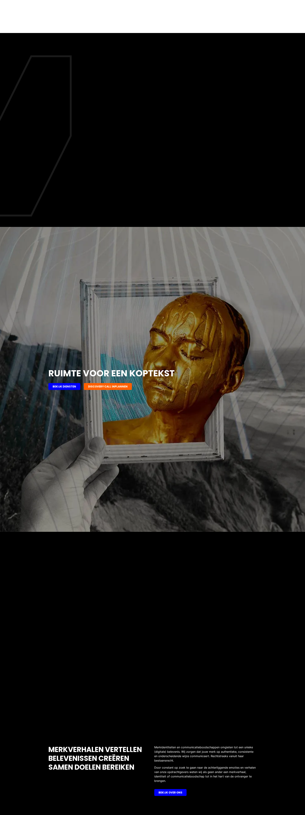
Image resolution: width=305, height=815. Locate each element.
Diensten (193, 24)
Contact (236, 24)
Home (158, 24)
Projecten (216, 24)
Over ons (175, 24)
